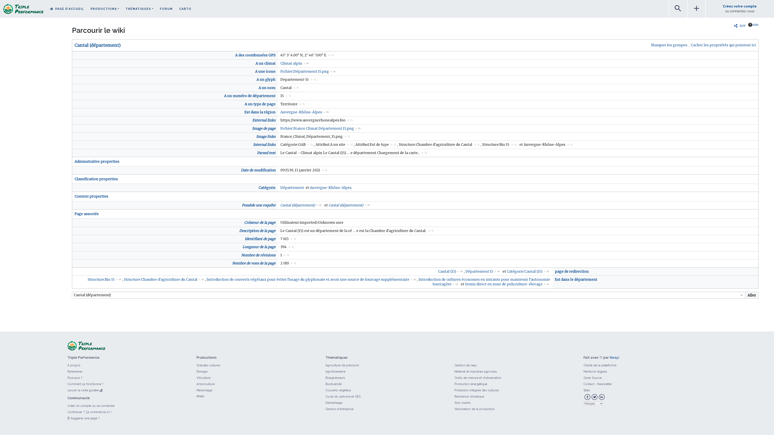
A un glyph (266, 79)
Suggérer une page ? (85, 418)
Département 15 (479, 271)
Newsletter (604, 384)
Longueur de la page (259, 247)
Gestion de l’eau (466, 365)
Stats (587, 390)
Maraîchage (204, 390)
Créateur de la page (260, 222)
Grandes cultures (208, 365)
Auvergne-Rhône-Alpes (301, 112)
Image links (266, 136)
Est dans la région (260, 112)
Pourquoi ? (75, 377)
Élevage (202, 371)
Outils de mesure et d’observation (478, 377)
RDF (743, 26)
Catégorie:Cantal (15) (524, 271)
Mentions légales (595, 371)
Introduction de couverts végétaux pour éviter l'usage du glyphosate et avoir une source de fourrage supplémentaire (308, 279)
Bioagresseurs (335, 377)
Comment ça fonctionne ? (85, 384)
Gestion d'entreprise (340, 409)
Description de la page (257, 231)
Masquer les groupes (669, 45)
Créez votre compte (740, 6)
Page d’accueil (69, 8)
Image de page (264, 128)
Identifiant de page (260, 239)
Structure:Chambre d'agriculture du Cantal (160, 279)
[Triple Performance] (23, 10)
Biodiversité (334, 384)
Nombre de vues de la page (254, 263)
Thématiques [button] (138, 8)
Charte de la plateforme (600, 365)
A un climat (266, 63)
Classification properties (96, 179)
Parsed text (266, 153)
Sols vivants (463, 402)
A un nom (267, 88)
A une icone (265, 71)
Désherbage (334, 402)
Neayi (614, 357)
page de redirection (572, 271)
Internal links (264, 144)
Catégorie (267, 187)
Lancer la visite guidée (83, 390)
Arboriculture (206, 384)
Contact (589, 384)
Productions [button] (104, 8)
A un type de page (260, 104)
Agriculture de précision (342, 365)
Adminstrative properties (97, 161)
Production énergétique (471, 384)
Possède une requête (259, 205)
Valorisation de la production (475, 409)
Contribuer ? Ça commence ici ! (89, 412)
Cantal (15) (447, 271)
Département (292, 187)
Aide (755, 25)
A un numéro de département (250, 96)
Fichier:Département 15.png (304, 71)
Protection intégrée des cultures (477, 390)
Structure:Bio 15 (101, 279)
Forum (166, 8)
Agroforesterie (335, 371)
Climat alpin (291, 63)
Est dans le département (576, 279)
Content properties (91, 196)
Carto (185, 8)
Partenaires (75, 371)
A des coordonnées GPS (255, 55)
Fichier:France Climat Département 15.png (317, 128)
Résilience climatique (469, 396)
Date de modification (258, 170)
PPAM (200, 396)
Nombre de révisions (258, 255)
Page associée (87, 214)
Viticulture (204, 377)
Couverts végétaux (338, 390)
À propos (74, 365)
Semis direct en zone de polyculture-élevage (503, 284)
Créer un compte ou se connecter (91, 405)
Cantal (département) (98, 45)
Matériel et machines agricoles (476, 371)
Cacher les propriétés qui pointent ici (723, 45)
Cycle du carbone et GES (343, 396)
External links (264, 120)
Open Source (593, 377)
